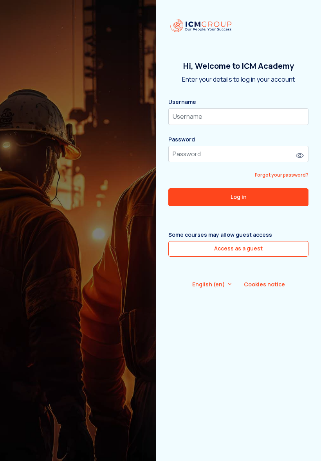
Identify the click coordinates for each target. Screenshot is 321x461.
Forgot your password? (281, 175)
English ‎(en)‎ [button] (209, 284)
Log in (239, 196)
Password (181, 139)
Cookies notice (264, 284)
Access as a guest (238, 248)
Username (182, 101)
